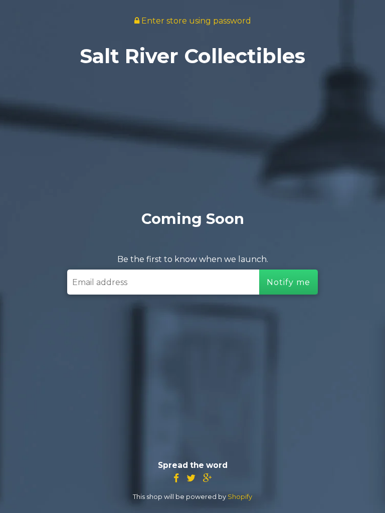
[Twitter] (191, 478)
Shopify (240, 496)
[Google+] (208, 478)
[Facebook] (176, 478)
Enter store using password (195, 21)
